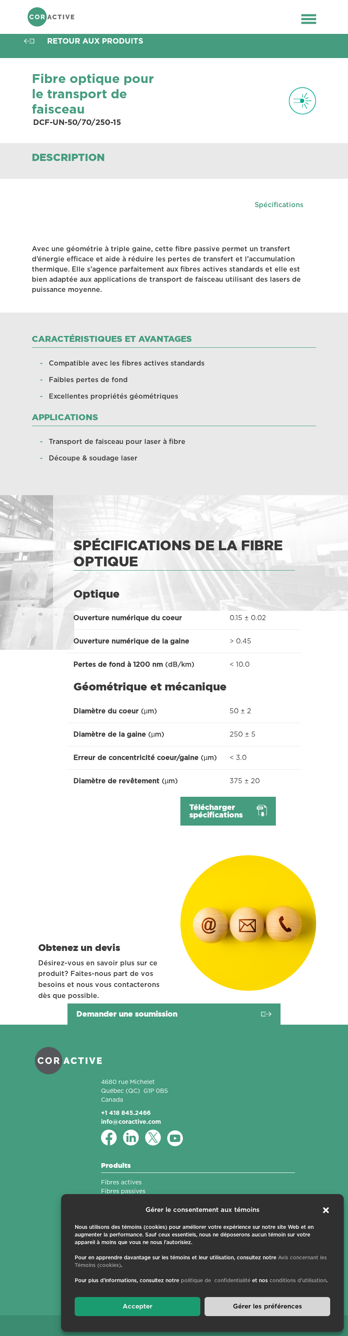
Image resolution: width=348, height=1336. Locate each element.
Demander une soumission (126, 1014)
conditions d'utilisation (297, 1280)
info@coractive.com (131, 1121)
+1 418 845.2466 (126, 1112)
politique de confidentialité (215, 1280)
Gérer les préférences (267, 1306)
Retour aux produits (95, 40)
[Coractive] (51, 17)
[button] (326, 1210)
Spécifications (279, 205)
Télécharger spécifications (216, 811)
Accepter (137, 1306)
